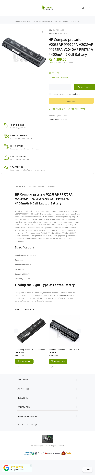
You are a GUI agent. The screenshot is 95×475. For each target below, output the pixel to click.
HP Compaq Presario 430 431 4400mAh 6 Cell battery (30, 351)
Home (17, 18)
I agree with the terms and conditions (66, 94)
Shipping (52, 62)
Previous (16, 331)
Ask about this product (60, 77)
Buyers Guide (66, 295)
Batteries (63, 119)
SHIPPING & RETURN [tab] (37, 186)
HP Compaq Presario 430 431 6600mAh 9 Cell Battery (64, 351)
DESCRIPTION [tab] (20, 186)
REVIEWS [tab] (51, 186)
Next (79, 331)
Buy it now (71, 101)
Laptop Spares (61, 116)
